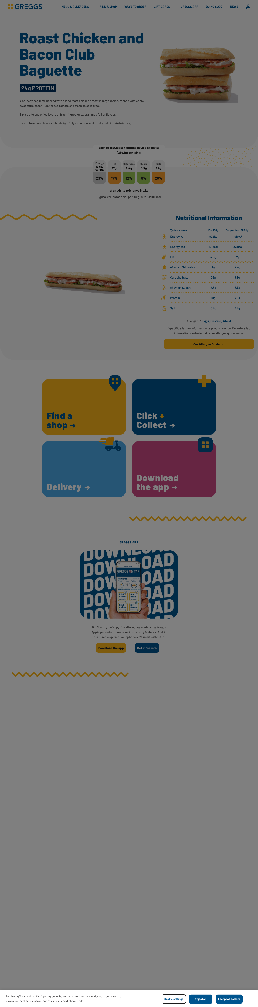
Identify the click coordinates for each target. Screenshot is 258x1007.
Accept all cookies (229, 999)
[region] (129, 998)
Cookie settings (173, 999)
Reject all (200, 999)
